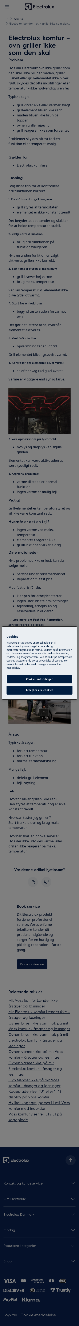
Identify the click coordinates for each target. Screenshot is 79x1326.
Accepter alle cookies (40, 690)
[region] (39, 663)
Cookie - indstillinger (39, 679)
